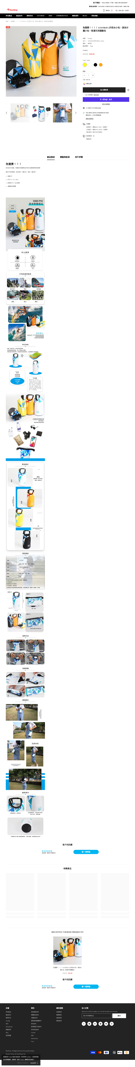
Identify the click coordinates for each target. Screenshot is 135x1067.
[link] (20, 913)
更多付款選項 (106, 104)
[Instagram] (89, 1024)
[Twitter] (112, 1024)
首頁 (7, 21)
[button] (6, 112)
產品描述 (51, 157)
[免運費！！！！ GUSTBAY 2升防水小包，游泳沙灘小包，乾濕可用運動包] (67, 950)
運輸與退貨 (65, 157)
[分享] (127, 90)
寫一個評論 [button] (86, 852)
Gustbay (90, 38)
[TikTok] (101, 1024)
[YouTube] (106, 1024)
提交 (119, 1016)
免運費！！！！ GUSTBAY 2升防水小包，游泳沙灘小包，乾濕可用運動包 (67, 969)
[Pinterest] (95, 1024)
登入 (117, 10)
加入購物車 (104, 90)
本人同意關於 (89, 95)
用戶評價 (79, 157)
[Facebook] (84, 1024)
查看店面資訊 (89, 118)
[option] (41, 61)
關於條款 (96, 95)
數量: (84, 71)
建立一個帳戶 (125, 10)
